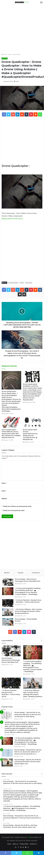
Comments (36, 573)
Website (4, 498)
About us (15, 844)
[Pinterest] (20, 632)
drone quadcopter (13, 282)
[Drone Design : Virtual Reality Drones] (7, 622)
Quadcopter (17, 54)
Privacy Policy (24, 844)
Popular (20, 573)
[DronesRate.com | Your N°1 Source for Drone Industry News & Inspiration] (22, 2)
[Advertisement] (22, 29)
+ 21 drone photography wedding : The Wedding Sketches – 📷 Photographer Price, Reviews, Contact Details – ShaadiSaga (28, 591)
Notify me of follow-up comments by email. (17, 506)
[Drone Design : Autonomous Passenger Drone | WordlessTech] (7, 582)
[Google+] (10, 632)
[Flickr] (29, 632)
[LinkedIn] (24, 632)
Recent (6, 573)
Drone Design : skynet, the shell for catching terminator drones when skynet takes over (27, 762)
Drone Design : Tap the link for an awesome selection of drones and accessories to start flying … (27, 714)
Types (10, 54)
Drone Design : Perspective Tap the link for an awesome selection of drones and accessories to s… (27, 752)
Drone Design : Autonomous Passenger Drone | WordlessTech (27, 580)
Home (5, 54)
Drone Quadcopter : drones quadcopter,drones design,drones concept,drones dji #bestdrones (30, 434)
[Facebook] (15, 632)
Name (4, 483)
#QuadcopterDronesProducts (12, 219)
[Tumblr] (34, 632)
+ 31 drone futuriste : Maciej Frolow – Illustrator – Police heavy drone (28, 601)
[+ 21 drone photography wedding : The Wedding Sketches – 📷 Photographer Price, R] (7, 591)
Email (4, 491)
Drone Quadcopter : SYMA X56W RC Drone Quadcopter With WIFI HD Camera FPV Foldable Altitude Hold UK (11, 433)
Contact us (33, 844)
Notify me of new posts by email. (14, 510)
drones (22, 282)
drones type (28, 282)
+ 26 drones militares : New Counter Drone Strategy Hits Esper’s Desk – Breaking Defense (28, 611)
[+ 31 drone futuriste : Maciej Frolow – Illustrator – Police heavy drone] (7, 603)
